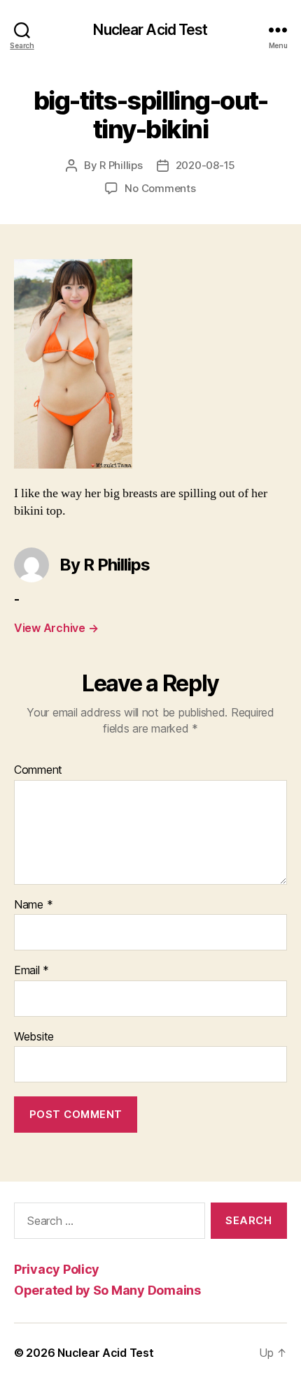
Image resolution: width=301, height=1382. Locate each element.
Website (34, 1037)
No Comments (160, 188)
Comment (38, 770)
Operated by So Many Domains (107, 1290)
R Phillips (120, 165)
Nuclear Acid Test (150, 29)
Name (33, 905)
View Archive (56, 628)
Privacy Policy (56, 1269)
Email (31, 970)
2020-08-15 (205, 165)
